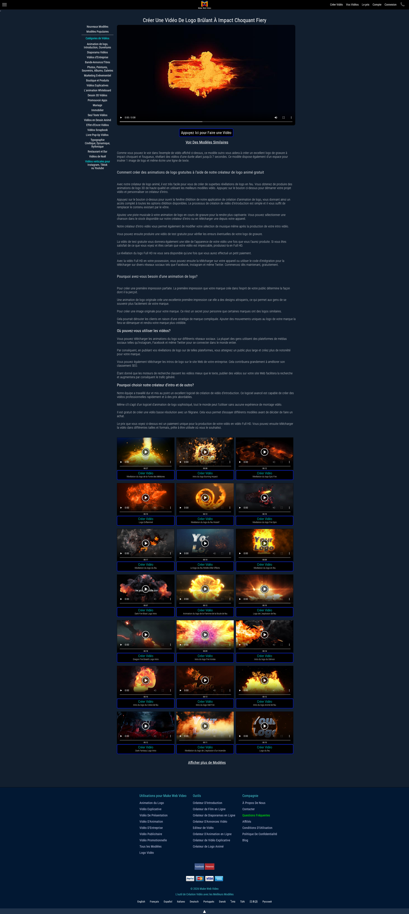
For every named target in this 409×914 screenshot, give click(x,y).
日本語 (254, 901)
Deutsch (194, 901)
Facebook (199, 866)
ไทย (233, 901)
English (141, 901)
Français (154, 901)
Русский (267, 901)
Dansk (222, 901)
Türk (242, 901)
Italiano (181, 901)
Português (208, 901)
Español (168, 901)
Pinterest (210, 866)
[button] (145, 454)
